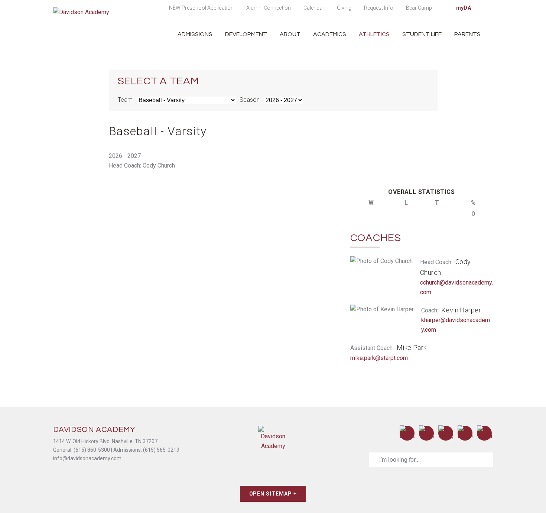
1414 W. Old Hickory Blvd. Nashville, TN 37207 (105, 441)
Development (246, 34)
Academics (329, 34)
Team (125, 99)
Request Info (378, 8)
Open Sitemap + (273, 494)
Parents (467, 34)
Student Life (422, 34)
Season (250, 99)
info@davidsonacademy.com (87, 458)
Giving (344, 8)
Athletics (374, 34)
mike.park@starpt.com (379, 357)
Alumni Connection (268, 8)
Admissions (195, 34)
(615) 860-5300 (92, 450)
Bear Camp (419, 8)
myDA (463, 8)
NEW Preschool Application (201, 8)
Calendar (313, 8)
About (290, 34)
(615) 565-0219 (161, 450)
